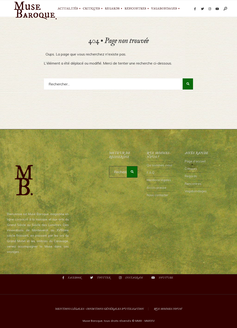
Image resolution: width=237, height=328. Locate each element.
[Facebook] (195, 9)
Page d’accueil (195, 161)
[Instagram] (209, 9)
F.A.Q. (151, 172)
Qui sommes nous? (168, 309)
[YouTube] (217, 9)
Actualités (68, 8)
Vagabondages (164, 8)
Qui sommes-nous (159, 165)
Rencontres (135, 8)
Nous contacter (157, 195)
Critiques (91, 8)
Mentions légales (159, 180)
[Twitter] (202, 9)
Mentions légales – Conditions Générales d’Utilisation (99, 309)
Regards (112, 8)
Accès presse (156, 187)
